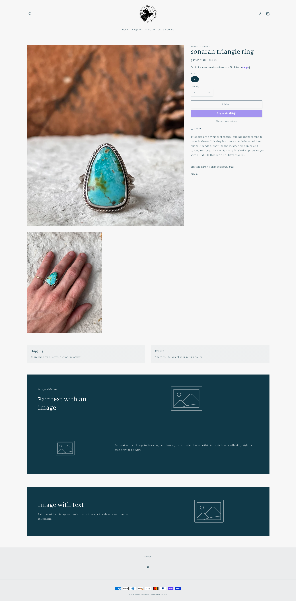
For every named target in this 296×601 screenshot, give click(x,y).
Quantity (195, 86)
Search (148, 556)
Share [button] (198, 128)
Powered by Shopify (159, 594)
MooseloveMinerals (142, 594)
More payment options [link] (226, 121)
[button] (30, 13)
